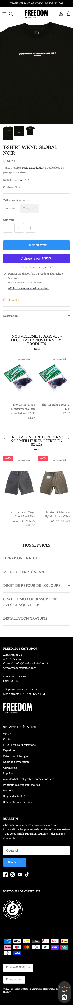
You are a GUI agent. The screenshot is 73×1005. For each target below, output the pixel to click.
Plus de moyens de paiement (36, 267)
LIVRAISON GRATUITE (22, 558)
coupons (8, 790)
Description (10, 316)
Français (11, 979)
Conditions (10, 767)
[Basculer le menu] (4, 14)
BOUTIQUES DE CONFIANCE (21, 891)
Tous (37, 348)
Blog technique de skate (18, 802)
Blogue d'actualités (14, 796)
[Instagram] (12, 874)
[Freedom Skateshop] (36, 14)
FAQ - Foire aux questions (19, 745)
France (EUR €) (15, 967)
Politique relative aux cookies (21, 785)
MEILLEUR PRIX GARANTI (25, 572)
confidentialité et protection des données (28, 779)
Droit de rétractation (16, 762)
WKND (24, 180)
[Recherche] (13, 14)
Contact (8, 739)
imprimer (9, 773)
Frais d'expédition (33, 167)
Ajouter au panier (36, 245)
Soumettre (14, 862)
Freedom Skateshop (21, 989)
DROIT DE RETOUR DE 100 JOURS (31, 586)
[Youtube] (20, 874)
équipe (7, 733)
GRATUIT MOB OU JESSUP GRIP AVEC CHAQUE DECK (30, 602)
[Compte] (60, 14)
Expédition (10, 750)
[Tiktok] (27, 874)
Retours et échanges (15, 756)
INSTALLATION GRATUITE (25, 619)
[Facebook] (5, 874)
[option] (36, 72)
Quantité (8, 220)
